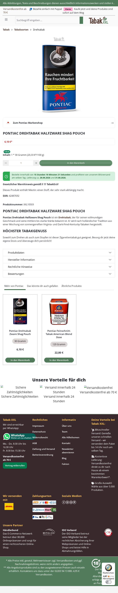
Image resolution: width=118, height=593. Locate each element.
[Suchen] (81, 20)
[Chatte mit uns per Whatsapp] (15, 436)
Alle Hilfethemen (70, 437)
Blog (64, 458)
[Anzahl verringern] (6, 163)
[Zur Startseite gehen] (98, 20)
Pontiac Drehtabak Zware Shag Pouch (20, 332)
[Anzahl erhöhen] (36, 163)
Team (64, 431)
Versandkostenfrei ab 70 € (14, 10)
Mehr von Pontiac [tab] (13, 286)
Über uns (66, 425)
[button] (113, 18)
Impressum (38, 425)
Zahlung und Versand (43, 448)
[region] (59, 329)
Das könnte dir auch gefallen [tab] (42, 286)
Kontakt (66, 443)
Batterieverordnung (42, 454)
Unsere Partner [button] (13, 525)
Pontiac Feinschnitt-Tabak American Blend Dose (59, 334)
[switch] (108, 582)
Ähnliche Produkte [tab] (72, 286)
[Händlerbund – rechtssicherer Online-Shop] (49, 531)
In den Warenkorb (76, 163)
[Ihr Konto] (110, 18)
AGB (34, 443)
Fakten (65, 464)
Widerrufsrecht (40, 437)
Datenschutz (39, 431)
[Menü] (6, 19)
